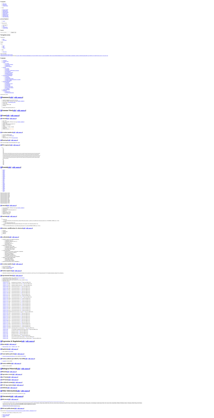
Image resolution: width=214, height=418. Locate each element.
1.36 (60, 401)
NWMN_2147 (5, 305)
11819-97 (34, 55)
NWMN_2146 (5, 314)
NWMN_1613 (5, 316)
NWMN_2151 (5, 291)
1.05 (11, 401)
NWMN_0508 (5, 320)
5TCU (4, 190)
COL (5, 55)
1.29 (49, 401)
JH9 (55, 55)
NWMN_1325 (5, 327)
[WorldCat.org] (13, 405)
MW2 (81, 55)
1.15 (27, 401)
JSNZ (24, 55)
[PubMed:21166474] (6, 405)
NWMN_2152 (5, 289)
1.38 (63, 401)
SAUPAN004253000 (11, 102)
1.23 (40, 401)
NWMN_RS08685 (20, 101)
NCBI (11, 134)
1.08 (16, 401)
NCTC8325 (10, 55)
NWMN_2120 (5, 298)
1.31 (52, 401)
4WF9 (4, 171)
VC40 (107, 55)
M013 (67, 55)
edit (11, 97)
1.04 (10, 401)
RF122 (87, 55)
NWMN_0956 (5, 333)
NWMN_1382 (5, 335)
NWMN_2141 (5, 308)
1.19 (33, 401)
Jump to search (10, 54)
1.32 (54, 401)
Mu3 (83, 55)
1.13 (24, 401)
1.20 (35, 401)
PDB (3, 170)
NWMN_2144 (5, 310)
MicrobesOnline (15, 137)
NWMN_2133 (5, 299)
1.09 (18, 401)
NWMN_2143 (5, 326)
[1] (23, 283)
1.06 (13, 401)
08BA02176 (30, 55)
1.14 (26, 401)
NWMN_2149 (5, 288)
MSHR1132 (74, 55)
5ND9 (4, 186)
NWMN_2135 (5, 317)
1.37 (61, 401)
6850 (37, 55)
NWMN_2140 (5, 292)
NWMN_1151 (5, 302)
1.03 (8, 401)
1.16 (29, 401)
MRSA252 (70, 55)
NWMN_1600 (5, 336)
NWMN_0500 (5, 286)
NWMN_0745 (5, 282)
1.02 (7, 401)
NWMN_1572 (5, 304)
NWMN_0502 (5, 296)
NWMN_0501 (5, 295)
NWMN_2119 (5, 321)
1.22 (38, 401)
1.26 (44, 401)
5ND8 (4, 184)
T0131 (92, 55)
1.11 (21, 401)
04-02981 (26, 55)
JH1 (54, 55)
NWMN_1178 (5, 283)
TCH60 (95, 55)
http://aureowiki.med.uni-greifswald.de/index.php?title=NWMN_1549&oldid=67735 (21, 410)
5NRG (4, 188)
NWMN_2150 (5, 307)
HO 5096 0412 (50, 55)
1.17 (30, 401)
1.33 (55, 401)
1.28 (47, 401)
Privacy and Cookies (6, 414)
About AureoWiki (6, 415)
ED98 (47, 55)
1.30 (50, 401)
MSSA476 (78, 55)
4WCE (4, 169)
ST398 (90, 55)
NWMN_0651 (5, 332)
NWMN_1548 (14, 346)
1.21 (36, 401)
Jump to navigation (3, 54)
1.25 (43, 401)
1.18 (32, 401)
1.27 (46, 401)
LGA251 (64, 55)
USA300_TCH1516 (102, 55)
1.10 (19, 401)
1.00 (4, 401)
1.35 (58, 401)
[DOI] (17, 405)
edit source (18, 97)
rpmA (10, 346)
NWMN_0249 (5, 329)
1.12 (22, 401)
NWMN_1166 (5, 313)
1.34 (57, 401)
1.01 (5, 401)
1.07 (15, 401)
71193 (39, 55)
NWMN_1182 (5, 324)
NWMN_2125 (5, 301)
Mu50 (85, 55)
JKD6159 (61, 55)
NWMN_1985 (5, 338)
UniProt (10, 268)
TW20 (97, 55)
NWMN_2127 (5, 323)
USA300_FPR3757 (19, 55)
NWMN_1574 (5, 285)
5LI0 (3, 182)
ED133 (44, 55)
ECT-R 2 (41, 55)
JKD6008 (58, 55)
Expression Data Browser (9, 356)
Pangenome (2, 55)
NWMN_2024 (5, 311)
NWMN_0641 (5, 330)
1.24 (41, 401)
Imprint (4, 416)
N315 (7, 55)
